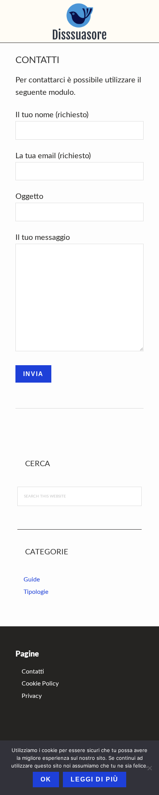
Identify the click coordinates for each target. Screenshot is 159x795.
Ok (46, 779)
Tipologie (36, 592)
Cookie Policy (40, 683)
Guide (32, 579)
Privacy (32, 696)
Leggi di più (94, 779)
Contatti (33, 671)
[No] (149, 768)
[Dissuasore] (79, 21)
